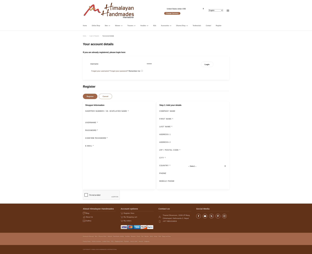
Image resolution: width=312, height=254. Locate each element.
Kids (154, 25)
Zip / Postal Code (169, 150)
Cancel (105, 96)
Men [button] (106, 25)
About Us (89, 217)
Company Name (167, 111)
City (162, 158)
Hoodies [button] (143, 25)
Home (85, 25)
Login (207, 64)
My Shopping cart (130, 217)
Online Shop (96, 25)
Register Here (129, 213)
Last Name (165, 127)
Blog (87, 213)
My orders (127, 221)
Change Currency (172, 13)
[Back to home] (109, 10)
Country (164, 165)
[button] (228, 10)
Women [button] (117, 25)
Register (218, 25)
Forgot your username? (100, 71)
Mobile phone (167, 181)
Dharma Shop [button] (180, 25)
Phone (162, 173)
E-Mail (89, 146)
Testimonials (197, 25)
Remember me (134, 71)
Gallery (88, 221)
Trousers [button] (130, 25)
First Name (166, 119)
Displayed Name (119, 111)
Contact (208, 25)
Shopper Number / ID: (97, 111)
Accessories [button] (165, 25)
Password (91, 130)
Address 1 (165, 134)
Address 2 (165, 142)
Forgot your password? (119, 71)
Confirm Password (96, 138)
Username (91, 122)
